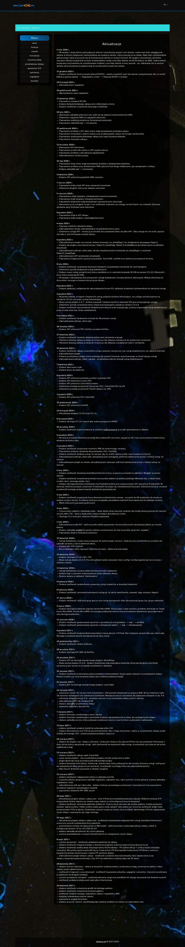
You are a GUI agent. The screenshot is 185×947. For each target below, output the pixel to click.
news (34, 43)
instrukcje (34, 55)
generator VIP (34, 68)
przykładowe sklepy (34, 64)
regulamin (34, 76)
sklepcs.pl (101, 941)
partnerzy (34, 72)
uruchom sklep (35, 60)
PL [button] (165, 5)
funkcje (34, 47)
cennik (34, 51)
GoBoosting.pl (110, 429)
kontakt (34, 81)
